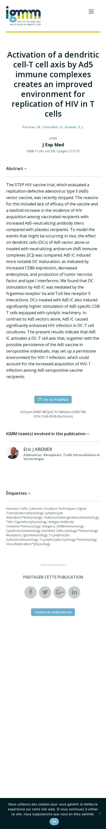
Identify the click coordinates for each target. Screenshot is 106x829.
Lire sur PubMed (54, 399)
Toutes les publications (53, 612)
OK (54, 822)
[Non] (99, 813)
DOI (23, 412)
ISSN (37, 416)
